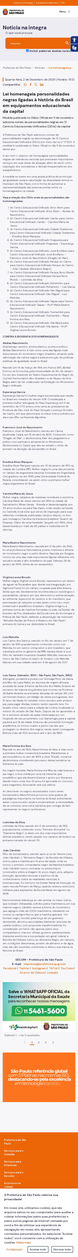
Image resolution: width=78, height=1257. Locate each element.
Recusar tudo (62, 1249)
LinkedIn (52, 973)
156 (63, 3)
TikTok (53, 968)
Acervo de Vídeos (32, 973)
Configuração (14, 1249)
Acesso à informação (23, 3)
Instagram (39, 968)
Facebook (10, 968)
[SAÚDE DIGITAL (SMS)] (39, 1006)
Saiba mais (23, 1242)
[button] (53, 1042)
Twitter (24, 968)
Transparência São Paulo (47, 3)
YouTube (67, 968)
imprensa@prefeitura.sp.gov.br (45, 964)
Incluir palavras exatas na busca (52, 51)
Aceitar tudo (38, 1249)
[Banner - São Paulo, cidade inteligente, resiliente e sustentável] (39, 1077)
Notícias (40, 67)
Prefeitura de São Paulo (17, 67)
